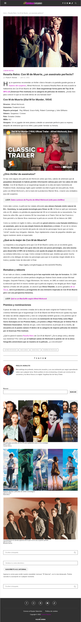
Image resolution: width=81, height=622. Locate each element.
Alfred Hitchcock (10, 350)
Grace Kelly (36, 350)
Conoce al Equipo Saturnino (32, 611)
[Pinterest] (67, 3)
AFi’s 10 (6, 92)
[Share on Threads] (43, 358)
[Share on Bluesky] (45, 358)
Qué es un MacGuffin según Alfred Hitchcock (29, 299)
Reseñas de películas (50, 350)
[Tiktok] (72, 3)
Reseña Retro (28, 336)
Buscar (5, 388)
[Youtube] (69, 3)
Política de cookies (51, 611)
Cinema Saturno (46, 614)
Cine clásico (24, 350)
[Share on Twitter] (36, 358)
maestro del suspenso (17, 86)
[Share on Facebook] (34, 358)
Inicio (5, 13)
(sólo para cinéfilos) (56, 200)
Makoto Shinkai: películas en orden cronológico (19, 491)
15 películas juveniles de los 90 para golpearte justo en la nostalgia (25, 443)
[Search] (76, 3)
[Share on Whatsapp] (40, 358)
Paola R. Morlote (11, 77)
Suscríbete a (15, 569)
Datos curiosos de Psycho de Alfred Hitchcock (29, 200)
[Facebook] (62, 3)
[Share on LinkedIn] (38, 358)
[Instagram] (65, 3)
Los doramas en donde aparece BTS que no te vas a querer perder (25, 540)
